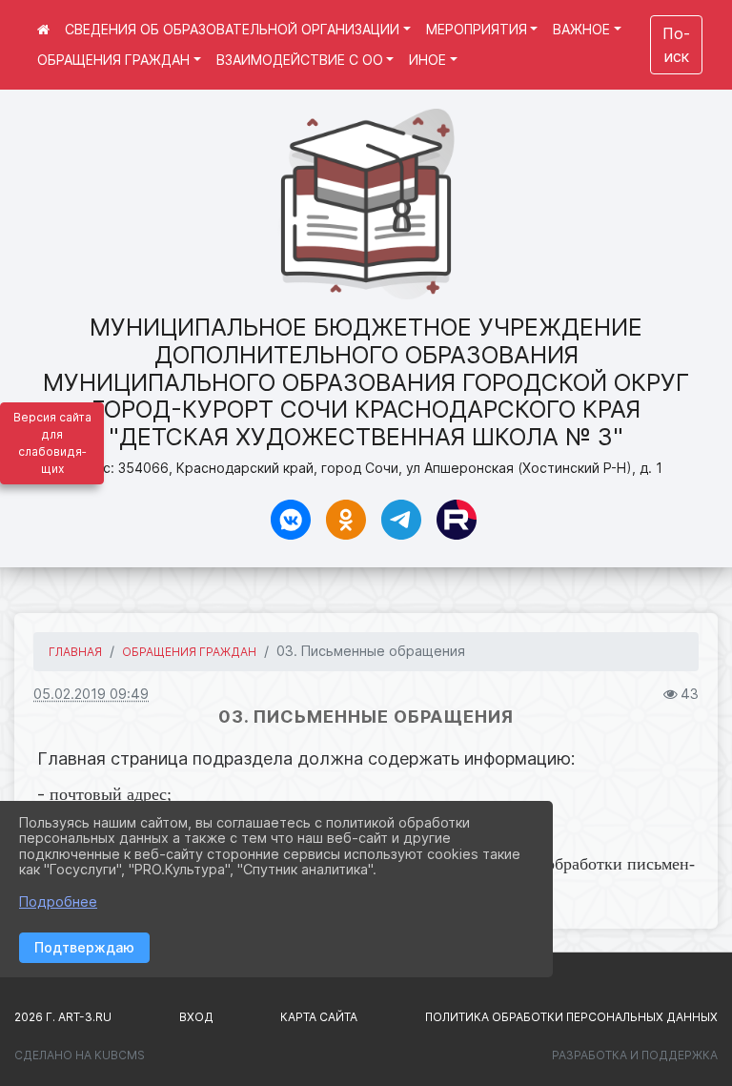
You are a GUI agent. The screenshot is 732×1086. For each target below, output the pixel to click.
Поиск (676, 45)
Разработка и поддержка (635, 1055)
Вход (196, 1017)
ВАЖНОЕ (581, 29)
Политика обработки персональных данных (571, 1017)
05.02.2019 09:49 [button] (91, 694)
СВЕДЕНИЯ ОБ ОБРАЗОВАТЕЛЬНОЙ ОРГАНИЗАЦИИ (232, 29)
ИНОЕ (427, 59)
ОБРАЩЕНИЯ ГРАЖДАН (113, 59)
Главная (75, 652)
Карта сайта (318, 1017)
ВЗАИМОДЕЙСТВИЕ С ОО (299, 59)
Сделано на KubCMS (79, 1055)
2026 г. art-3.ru (63, 1017)
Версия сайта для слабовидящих (52, 443)
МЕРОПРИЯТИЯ (476, 29)
